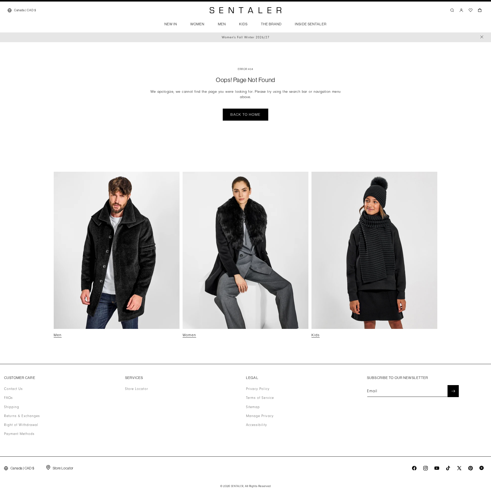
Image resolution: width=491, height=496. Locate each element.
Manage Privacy (260, 416)
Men (58, 335)
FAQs (8, 398)
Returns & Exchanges (22, 416)
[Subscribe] (453, 391)
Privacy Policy (258, 389)
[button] (171, 25)
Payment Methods (19, 434)
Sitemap (253, 407)
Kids (315, 335)
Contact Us (13, 389)
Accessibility (256, 425)
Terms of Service (260, 398)
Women (189, 335)
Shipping (11, 407)
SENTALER (237, 486)
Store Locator (136, 389)
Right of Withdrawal (21, 425)
